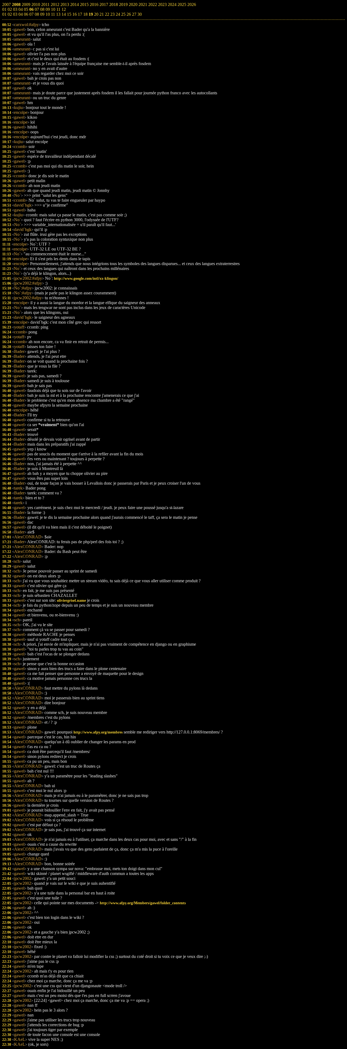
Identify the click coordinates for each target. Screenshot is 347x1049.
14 (64, 14)
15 (69, 14)
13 (58, 14)
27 (134, 14)
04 (20, 14)
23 (112, 14)
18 (85, 14)
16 (74, 14)
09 (42, 14)
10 (48, 14)
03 (15, 14)
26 (129, 14)
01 (4, 14)
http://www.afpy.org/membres (98, 732)
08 (37, 14)
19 (91, 14)
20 (96, 14)
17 (80, 14)
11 (53, 14)
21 (101, 14)
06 (26, 14)
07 (31, 14)
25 (123, 14)
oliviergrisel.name (71, 600)
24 (118, 14)
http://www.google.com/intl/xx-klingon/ (86, 278)
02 (10, 14)
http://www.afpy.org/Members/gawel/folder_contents (143, 903)
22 (107, 14)
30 (139, 14)
